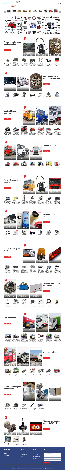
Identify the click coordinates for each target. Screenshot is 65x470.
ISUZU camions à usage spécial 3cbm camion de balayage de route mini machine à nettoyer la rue (55, 330)
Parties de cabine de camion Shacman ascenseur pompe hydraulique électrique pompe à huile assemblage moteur (41, 192)
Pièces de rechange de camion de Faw (12, 388)
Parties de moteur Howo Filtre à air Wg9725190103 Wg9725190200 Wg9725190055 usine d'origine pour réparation (35, 226)
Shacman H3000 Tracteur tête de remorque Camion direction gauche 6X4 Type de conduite (16, 169)
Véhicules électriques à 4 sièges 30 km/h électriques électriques (32, 374)
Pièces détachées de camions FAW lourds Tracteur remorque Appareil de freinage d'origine (54, 399)
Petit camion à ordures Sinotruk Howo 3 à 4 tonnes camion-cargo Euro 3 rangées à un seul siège (42, 123)
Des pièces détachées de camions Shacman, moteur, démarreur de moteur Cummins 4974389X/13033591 (40, 238)
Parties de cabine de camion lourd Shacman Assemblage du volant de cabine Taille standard (48, 203)
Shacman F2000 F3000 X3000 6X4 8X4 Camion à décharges (29, 123)
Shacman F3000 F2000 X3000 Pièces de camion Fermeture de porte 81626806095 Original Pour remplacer (24, 65)
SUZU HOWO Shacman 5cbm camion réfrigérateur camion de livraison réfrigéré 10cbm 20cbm (32, 341)
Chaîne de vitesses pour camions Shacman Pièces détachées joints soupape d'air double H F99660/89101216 (23, 295)
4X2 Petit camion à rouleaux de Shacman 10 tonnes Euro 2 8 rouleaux (8, 133)
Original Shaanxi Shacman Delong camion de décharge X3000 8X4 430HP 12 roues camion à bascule (49, 134)
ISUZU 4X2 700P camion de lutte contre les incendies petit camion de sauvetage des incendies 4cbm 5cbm (10, 364)
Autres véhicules (49, 352)
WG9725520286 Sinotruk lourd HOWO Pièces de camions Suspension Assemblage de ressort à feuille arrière (32, 100)
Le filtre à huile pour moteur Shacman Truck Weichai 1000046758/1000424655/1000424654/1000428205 (23, 226)
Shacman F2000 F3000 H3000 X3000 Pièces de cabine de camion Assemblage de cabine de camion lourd (7, 203)
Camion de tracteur (50, 145)
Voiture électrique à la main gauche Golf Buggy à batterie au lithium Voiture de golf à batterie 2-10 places (24, 375)
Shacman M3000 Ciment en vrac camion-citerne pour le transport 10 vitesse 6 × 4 (23, 364)
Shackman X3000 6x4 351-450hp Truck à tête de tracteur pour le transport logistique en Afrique (36, 157)
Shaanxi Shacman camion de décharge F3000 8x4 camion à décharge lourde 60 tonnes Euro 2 (32, 134)
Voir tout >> (8, 49)
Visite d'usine (23, 452)
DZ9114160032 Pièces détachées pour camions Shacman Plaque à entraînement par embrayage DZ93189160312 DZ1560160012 (55, 54)
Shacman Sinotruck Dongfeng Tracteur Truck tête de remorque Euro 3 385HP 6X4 (23, 157)
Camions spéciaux (11, 318)
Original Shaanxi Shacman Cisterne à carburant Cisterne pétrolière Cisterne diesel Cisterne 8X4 (36, 364)
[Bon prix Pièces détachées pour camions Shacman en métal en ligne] (57, 60)
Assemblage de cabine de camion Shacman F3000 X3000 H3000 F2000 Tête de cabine (29, 192)
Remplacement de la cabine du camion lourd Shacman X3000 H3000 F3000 (54, 192)
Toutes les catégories (35, 458)
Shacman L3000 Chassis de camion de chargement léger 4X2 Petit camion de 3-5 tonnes (57, 169)
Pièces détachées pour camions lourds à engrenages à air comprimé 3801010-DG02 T (40, 410)
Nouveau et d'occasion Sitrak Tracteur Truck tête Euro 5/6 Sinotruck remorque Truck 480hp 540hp (48, 169)
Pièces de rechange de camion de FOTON (51, 422)
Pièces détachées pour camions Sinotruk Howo (52, 78)
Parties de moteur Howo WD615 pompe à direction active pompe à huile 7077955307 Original (57, 100)
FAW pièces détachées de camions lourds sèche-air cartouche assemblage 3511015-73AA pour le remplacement (42, 399)
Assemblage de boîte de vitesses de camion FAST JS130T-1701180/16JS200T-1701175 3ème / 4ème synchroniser (10, 295)
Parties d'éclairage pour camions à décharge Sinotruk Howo (42, 261)
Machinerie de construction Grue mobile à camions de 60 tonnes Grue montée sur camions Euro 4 (40, 341)
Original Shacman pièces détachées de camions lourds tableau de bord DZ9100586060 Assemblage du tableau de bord (29, 54)
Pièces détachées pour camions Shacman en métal (57, 64)
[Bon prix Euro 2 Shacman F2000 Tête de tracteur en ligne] (24, 163)
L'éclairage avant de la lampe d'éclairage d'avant (7, 443)
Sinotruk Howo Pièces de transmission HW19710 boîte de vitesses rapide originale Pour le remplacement (22, 89)
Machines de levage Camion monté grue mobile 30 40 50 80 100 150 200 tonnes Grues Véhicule (28, 330)
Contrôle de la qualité (24, 454)
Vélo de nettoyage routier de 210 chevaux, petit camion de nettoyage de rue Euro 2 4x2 (57, 341)
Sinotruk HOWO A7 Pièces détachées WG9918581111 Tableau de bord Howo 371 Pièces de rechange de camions (10, 89)
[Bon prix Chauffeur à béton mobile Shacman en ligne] (41, 370)
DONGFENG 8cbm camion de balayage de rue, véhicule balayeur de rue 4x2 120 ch (42, 330)
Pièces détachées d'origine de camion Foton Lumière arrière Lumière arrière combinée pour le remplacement (36, 433)
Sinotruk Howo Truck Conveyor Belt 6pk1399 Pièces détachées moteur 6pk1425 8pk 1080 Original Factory (32, 238)
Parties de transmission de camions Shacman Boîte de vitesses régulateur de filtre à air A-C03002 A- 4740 (24, 307)
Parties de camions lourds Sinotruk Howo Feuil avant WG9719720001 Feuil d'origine (8, 100)
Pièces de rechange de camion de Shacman (12, 43)
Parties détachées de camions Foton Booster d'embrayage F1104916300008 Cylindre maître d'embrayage (10, 433)
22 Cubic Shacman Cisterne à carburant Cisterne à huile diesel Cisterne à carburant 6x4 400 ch (8, 341)
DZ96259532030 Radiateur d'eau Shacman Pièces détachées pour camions (16, 65)
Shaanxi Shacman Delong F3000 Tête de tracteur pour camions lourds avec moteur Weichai (7, 169)
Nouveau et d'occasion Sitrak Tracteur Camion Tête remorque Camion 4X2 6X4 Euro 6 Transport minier (40, 169)
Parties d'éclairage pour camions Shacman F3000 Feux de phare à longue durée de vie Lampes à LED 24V (40, 272)
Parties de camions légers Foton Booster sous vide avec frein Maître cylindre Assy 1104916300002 (23, 433)
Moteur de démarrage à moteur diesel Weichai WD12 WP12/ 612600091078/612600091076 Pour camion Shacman (9, 226)
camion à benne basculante (10, 112)
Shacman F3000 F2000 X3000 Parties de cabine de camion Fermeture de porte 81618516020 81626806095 (16, 203)
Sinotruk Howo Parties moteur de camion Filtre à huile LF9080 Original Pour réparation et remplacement (16, 238)
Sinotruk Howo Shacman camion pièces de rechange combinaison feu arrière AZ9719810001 (55, 261)
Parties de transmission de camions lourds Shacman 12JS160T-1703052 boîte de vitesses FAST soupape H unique (36, 295)
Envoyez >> (46, 462)
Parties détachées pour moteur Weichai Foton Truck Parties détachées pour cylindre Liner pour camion (24, 444)
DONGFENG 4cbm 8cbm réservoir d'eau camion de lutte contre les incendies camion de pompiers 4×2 (57, 375)
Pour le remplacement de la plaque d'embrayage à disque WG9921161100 (35, 89)
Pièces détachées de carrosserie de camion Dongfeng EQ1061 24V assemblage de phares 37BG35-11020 (24, 272)
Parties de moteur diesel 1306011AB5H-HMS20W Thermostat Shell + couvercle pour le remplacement (24, 410)
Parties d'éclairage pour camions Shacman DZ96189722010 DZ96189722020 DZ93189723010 (29, 261)
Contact (22, 456)
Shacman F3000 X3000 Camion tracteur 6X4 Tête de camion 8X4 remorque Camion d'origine (10, 157)
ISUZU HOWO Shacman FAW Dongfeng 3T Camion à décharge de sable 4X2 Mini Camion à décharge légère (55, 123)
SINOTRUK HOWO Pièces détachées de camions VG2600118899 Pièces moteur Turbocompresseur (24, 238)
